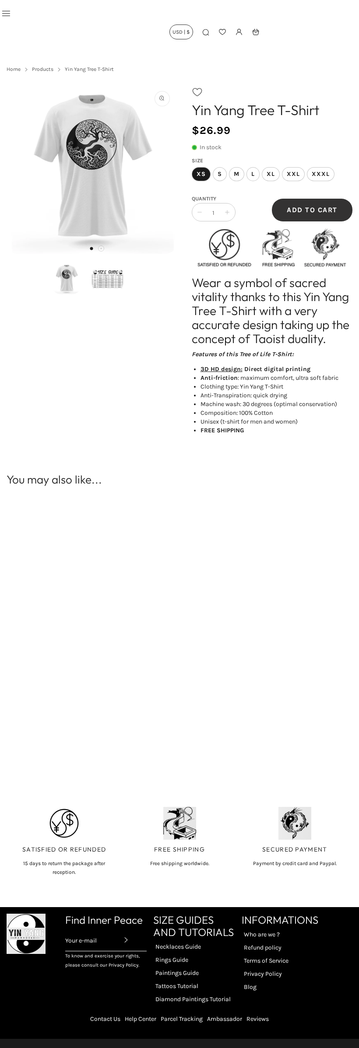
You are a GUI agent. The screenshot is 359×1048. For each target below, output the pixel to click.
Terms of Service (266, 960)
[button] (91, 248)
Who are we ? (262, 934)
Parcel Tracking (182, 1019)
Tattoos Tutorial (176, 986)
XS (201, 174)
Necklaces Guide (178, 946)
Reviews (257, 1019)
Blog (250, 987)
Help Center (140, 1019)
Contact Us (105, 1019)
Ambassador (224, 1019)
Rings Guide (171, 960)
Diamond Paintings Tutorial (193, 999)
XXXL (321, 174)
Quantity (204, 199)
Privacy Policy (263, 974)
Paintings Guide (177, 973)
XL (271, 174)
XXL (293, 174)
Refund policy (263, 947)
